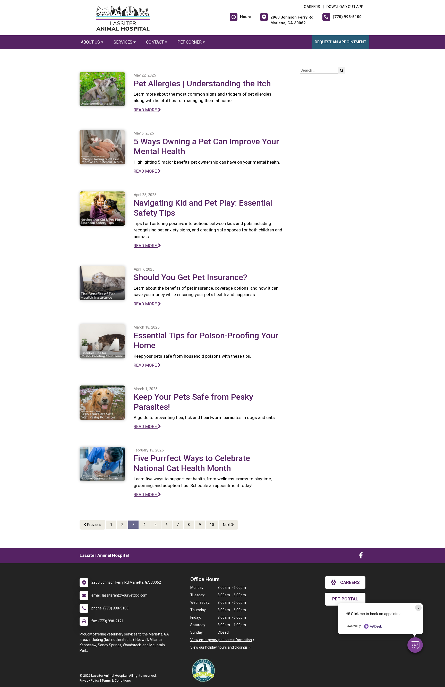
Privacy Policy (89, 680)
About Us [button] (91, 42)
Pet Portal (345, 598)
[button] (415, 645)
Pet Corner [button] (190, 42)
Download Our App (345, 6)
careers (350, 582)
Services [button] (123, 42)
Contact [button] (155, 42)
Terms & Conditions (116, 680)
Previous (93, 525)
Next (227, 525)
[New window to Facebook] (360, 557)
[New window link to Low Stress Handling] (204, 670)
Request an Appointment (340, 42)
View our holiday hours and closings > (220, 647)
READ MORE (146, 109)
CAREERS (312, 6)
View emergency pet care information (221, 640)
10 (212, 525)
